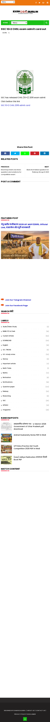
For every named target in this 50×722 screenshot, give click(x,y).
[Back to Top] (25, 719)
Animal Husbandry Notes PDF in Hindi (30, 435)
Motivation (7, 377)
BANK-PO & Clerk (9, 331)
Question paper (9, 387)
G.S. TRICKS (7, 350)
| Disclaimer (31, 714)
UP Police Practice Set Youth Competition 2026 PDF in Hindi (27, 447)
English (5, 345)
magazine (6, 410)
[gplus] (43, 2)
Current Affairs (8, 336)
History (5, 359)
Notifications (7, 382)
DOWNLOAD (7, 340)
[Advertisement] (25, 53)
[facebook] (36, 2)
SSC (4, 400)
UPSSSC (5, 405)
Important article (9, 364)
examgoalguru (19, 710)
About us (31, 710)
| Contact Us (40, 710)
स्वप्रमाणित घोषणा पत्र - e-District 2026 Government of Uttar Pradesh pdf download (30, 426)
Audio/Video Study (10, 327)
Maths (5, 373)
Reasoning (7, 396)
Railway (5, 391)
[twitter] (39, 2)
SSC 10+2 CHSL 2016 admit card (15, 105)
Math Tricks (7, 368)
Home (5, 23)
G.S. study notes (9, 354)
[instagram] (47, 2)
